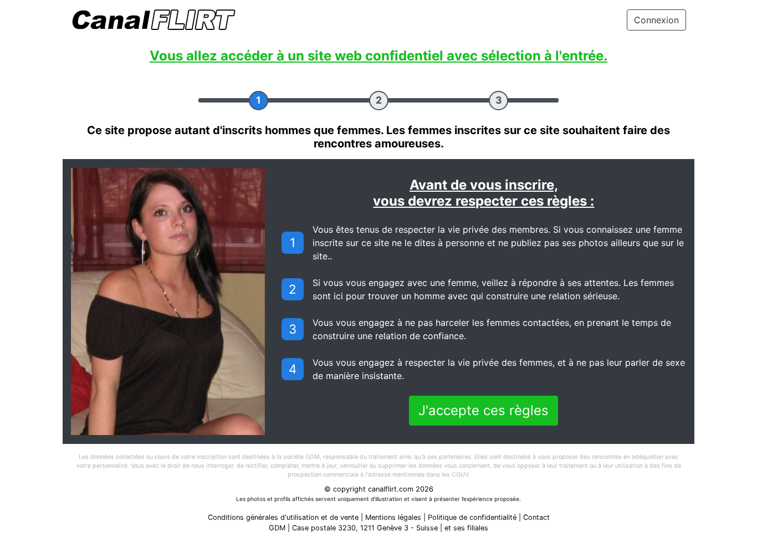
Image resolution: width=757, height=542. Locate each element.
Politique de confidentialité (472, 517)
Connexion (656, 19)
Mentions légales (393, 517)
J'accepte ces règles (483, 410)
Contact (536, 517)
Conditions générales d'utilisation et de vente (283, 517)
